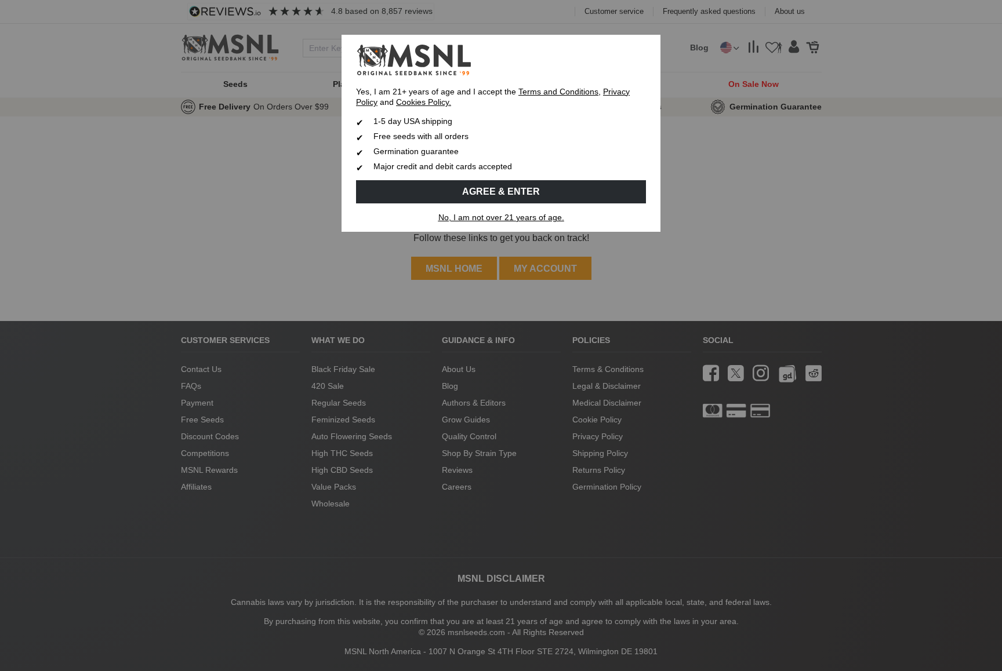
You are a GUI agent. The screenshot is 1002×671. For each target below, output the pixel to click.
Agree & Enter (501, 191)
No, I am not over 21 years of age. (501, 217)
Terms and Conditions (558, 91)
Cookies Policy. (423, 102)
